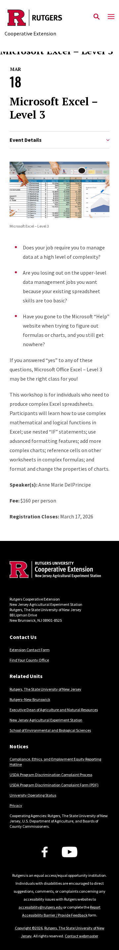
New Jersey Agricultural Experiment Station (46, 719)
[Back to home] (54, 570)
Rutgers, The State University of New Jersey (45, 689)
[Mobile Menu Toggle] (111, 17)
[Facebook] (45, 852)
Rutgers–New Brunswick (30, 699)
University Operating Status (33, 795)
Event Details (26, 140)
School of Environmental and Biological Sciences (50, 730)
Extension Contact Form (30, 649)
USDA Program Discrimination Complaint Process (51, 774)
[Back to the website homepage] (35, 18)
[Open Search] (96, 17)
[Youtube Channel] (69, 852)
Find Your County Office (29, 660)
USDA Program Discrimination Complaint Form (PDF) (54, 784)
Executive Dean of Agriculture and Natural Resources (54, 709)
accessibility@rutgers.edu (40, 907)
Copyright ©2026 (29, 927)
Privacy (16, 805)
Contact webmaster (81, 935)
